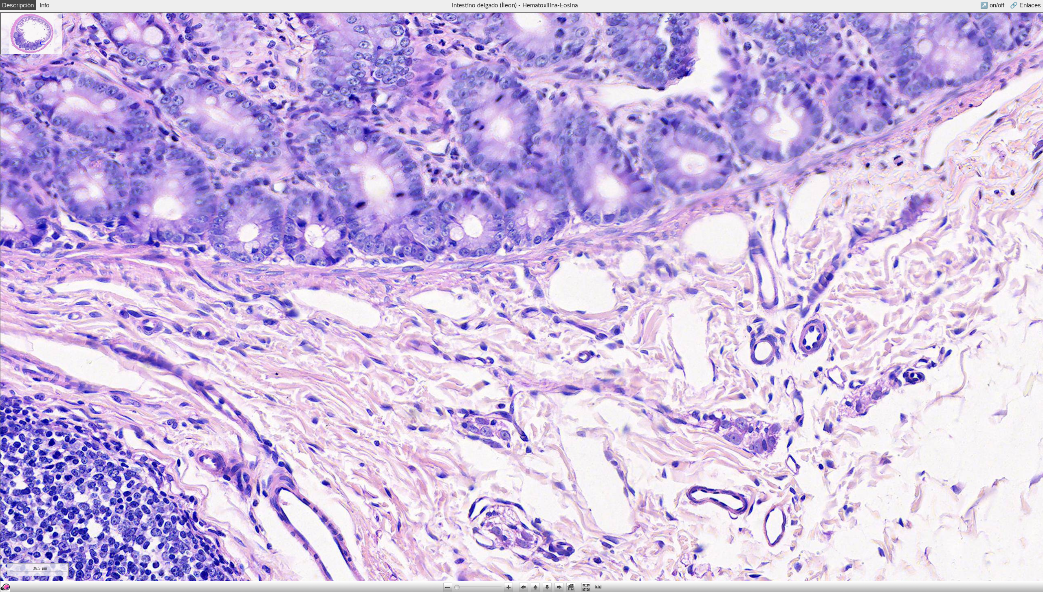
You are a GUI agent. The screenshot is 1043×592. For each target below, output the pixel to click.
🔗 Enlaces (1025, 5)
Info (44, 5)
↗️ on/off (992, 5)
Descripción (18, 5)
